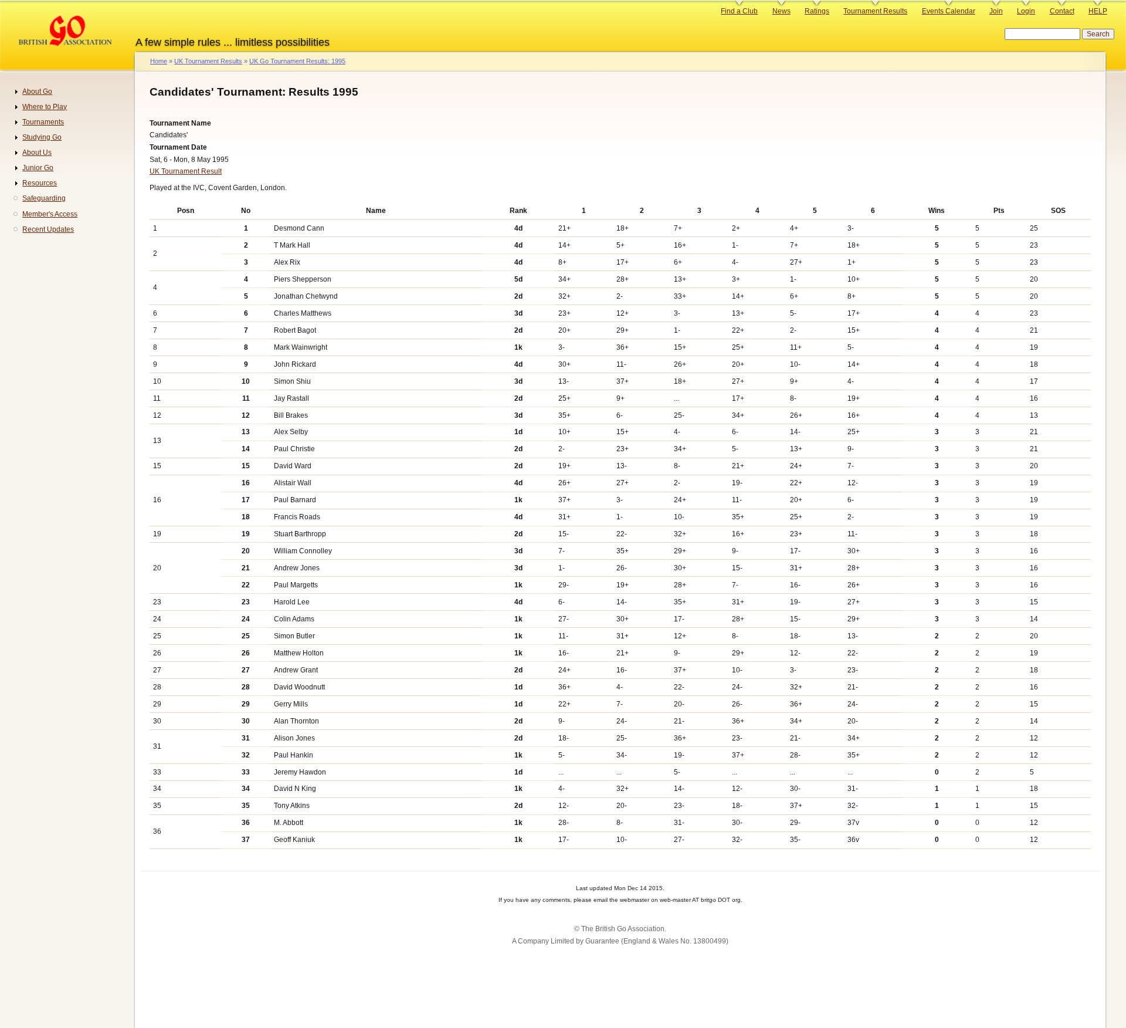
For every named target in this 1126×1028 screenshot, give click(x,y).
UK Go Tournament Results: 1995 (297, 61)
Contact (1062, 11)
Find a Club (739, 11)
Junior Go (37, 168)
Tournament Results (875, 11)
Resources (39, 183)
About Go (37, 91)
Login (1026, 11)
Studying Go (42, 137)
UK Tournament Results (208, 61)
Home (158, 61)
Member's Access (49, 214)
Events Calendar (948, 11)
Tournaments (43, 122)
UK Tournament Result (186, 171)
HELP (1097, 11)
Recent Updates (48, 229)
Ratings (817, 11)
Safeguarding (44, 198)
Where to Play (44, 107)
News (781, 11)
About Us (37, 152)
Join (996, 11)
